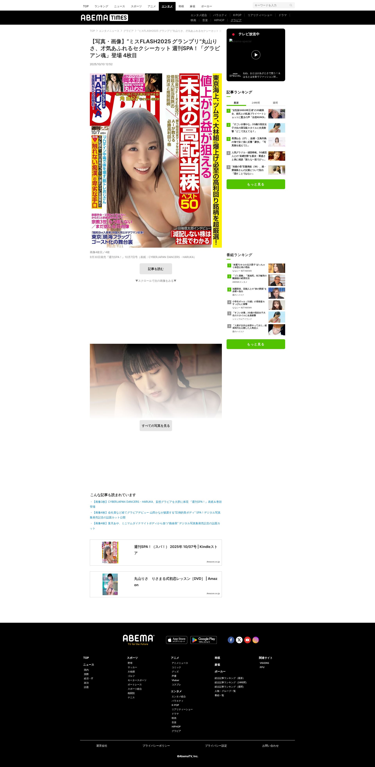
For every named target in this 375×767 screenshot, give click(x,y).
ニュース (119, 6)
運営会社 (101, 745)
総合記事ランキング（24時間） (231, 682)
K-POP (237, 15)
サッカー (132, 667)
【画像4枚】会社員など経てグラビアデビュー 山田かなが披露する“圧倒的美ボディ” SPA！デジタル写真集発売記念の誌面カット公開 (155, 515)
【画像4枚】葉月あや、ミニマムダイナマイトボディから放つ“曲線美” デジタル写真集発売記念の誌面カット (155, 526)
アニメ (152, 6)
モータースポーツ (137, 680)
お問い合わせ (270, 745)
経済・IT (88, 678)
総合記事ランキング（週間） (230, 686)
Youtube (247, 640)
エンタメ (167, 6)
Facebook (231, 640)
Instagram (255, 640)
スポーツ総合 (135, 688)
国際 (86, 674)
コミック (176, 667)
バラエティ (220, 15)
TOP (86, 6)
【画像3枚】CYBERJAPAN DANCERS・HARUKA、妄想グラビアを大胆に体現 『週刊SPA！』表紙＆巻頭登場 (156, 504)
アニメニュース (180, 662)
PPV (262, 667)
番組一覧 (219, 695)
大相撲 (131, 671)
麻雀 (192, 6)
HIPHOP (219, 20)
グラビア (236, 20)
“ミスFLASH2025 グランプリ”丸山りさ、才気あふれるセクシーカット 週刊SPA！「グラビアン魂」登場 (197, 30)
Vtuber (175, 680)
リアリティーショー (260, 15)
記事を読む (156, 269)
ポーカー (206, 6)
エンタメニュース (109, 30)
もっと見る (256, 184)
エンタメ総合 (199, 15)
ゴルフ (131, 675)
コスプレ (176, 684)
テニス (131, 697)
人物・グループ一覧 (225, 690)
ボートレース (135, 684)
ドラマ (283, 15)
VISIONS (264, 662)
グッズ (175, 671)
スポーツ (136, 6)
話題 (86, 687)
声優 (174, 675)
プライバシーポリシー (156, 745)
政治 (86, 682)
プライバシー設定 (216, 745)
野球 (130, 662)
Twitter (239, 640)
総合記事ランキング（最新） (230, 678)
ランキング (101, 6)
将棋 (181, 6)
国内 (86, 669)
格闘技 (131, 693)
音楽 (205, 20)
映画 (193, 20)
